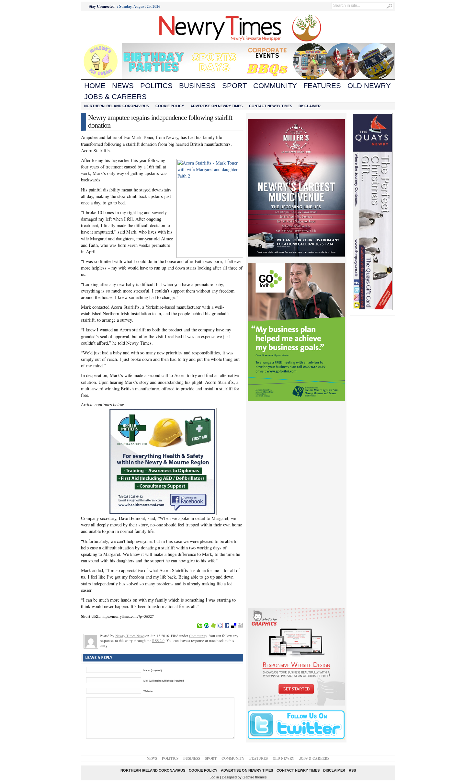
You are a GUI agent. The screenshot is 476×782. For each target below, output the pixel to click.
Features (322, 86)
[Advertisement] (117, 27)
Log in (214, 777)
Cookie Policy (169, 106)
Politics (156, 86)
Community (275, 86)
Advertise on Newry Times (216, 106)
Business (197, 86)
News (123, 86)
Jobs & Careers (115, 97)
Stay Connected (102, 6)
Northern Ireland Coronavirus (116, 106)
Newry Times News (129, 635)
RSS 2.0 (158, 640)
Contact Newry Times (270, 106)
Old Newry (369, 86)
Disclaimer (310, 106)
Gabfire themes (255, 777)
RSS (352, 770)
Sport (234, 86)
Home (95, 86)
